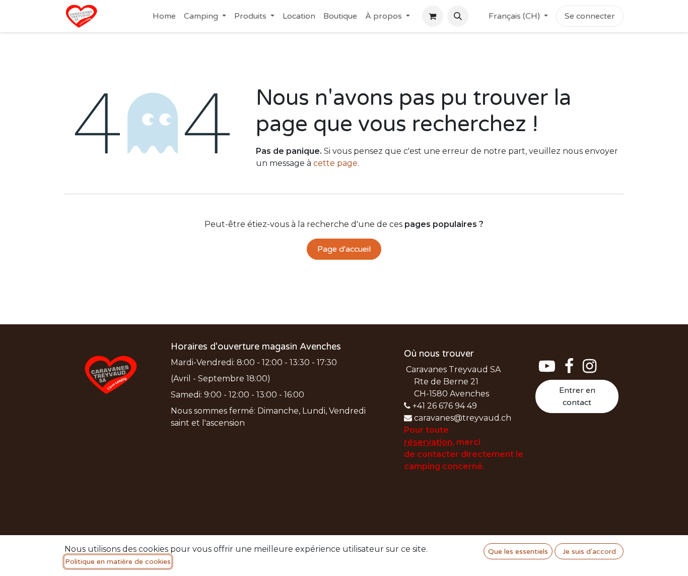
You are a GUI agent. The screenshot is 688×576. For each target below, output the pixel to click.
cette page (335, 163)
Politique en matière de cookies (118, 561)
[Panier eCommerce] (432, 16)
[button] (457, 16)
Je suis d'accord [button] (589, 551)
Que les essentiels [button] (518, 551)
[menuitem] (164, 16)
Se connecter (590, 16)
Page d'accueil (344, 249)
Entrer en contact (577, 396)
